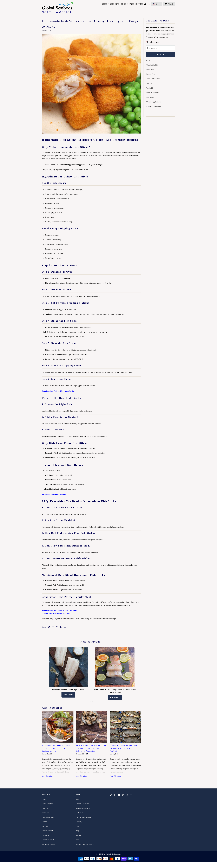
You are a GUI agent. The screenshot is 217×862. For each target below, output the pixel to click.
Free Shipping (136, 4)
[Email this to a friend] (65, 627)
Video (77, 840)
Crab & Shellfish (152, 65)
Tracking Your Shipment (84, 817)
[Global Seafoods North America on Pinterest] (123, 795)
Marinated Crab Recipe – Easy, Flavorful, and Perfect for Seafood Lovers (56, 748)
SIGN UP (160, 54)
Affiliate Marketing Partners (85, 844)
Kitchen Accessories (153, 106)
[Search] (149, 4)
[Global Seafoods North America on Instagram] (127, 795)
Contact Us (79, 813)
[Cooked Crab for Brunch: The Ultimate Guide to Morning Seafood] (125, 727)
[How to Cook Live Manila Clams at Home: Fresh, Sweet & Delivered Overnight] (91, 727)
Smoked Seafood (152, 93)
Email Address (152, 42)
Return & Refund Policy (83, 808)
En (157, 4)
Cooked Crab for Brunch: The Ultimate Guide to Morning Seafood (123, 748)
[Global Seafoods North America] (57, 8)
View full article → (48, 776)
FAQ (77, 826)
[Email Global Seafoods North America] (131, 795)
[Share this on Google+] (61, 627)
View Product (68, 694)
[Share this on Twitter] (48, 627)
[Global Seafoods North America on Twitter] (111, 795)
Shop (105, 4)
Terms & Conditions (82, 804)
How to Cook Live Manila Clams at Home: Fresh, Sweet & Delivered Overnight (91, 748)
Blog (124, 4)
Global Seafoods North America (110, 854)
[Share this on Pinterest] (57, 627)
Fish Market (150, 97)
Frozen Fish (150, 74)
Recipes (78, 835)
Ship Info (114, 4)
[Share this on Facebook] (52, 627)
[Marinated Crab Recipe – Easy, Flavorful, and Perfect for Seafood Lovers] (57, 727)
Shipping (78, 822)
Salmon (149, 83)
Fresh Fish (150, 69)
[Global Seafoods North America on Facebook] (115, 795)
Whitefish (149, 88)
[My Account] (145, 4)
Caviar (148, 60)
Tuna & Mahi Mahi (153, 79)
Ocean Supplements (153, 102)
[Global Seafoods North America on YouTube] (119, 795)
